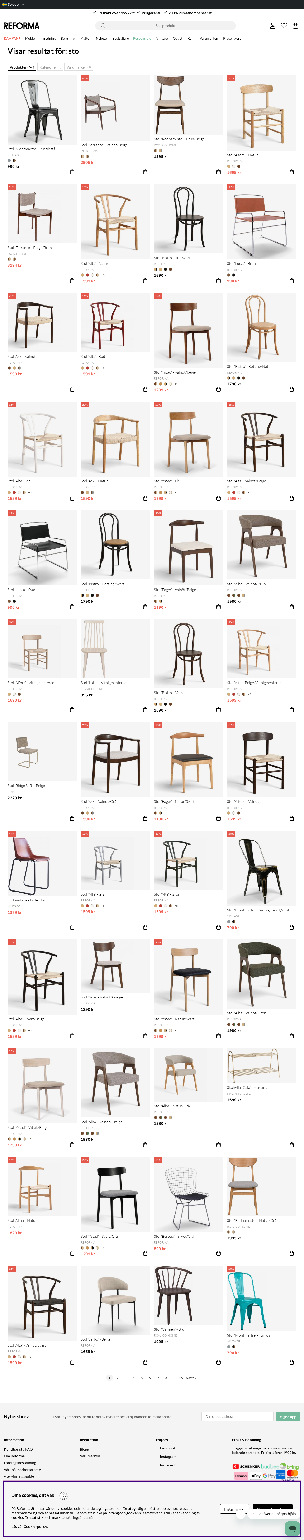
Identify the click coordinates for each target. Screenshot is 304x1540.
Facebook (168, 1448)
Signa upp (288, 1416)
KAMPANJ (12, 38)
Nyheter (102, 38)
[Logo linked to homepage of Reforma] (21, 25)
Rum (191, 38)
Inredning (48, 38)
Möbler (30, 38)
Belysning (68, 38)
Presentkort (232, 38)
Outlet (177, 38)
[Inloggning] (272, 26)
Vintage (162, 38)
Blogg (84, 1449)
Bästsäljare (121, 38)
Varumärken (209, 38)
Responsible (142, 38)
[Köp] (72, 172)
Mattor (85, 38)
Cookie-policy (35, 1526)
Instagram (168, 1456)
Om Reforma (14, 1455)
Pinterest (167, 1465)
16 (181, 1378)
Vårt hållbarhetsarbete (22, 1469)
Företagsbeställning (20, 1462)
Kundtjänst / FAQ (18, 1449)
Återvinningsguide (19, 1476)
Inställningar (234, 1509)
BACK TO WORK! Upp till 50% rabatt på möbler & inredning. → (190, 4)
